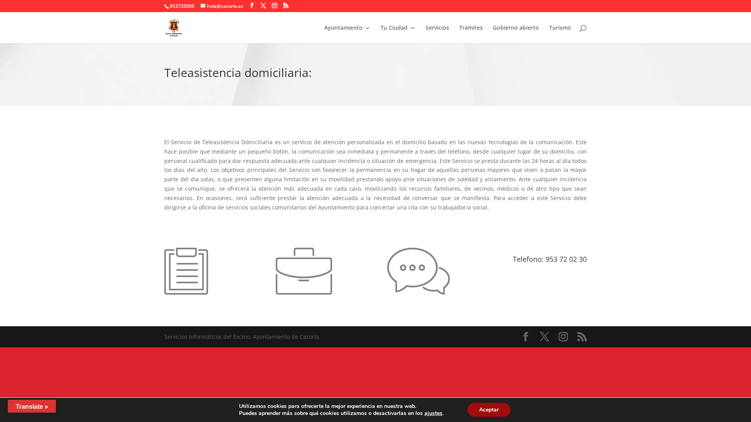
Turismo (560, 28)
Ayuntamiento (343, 28)
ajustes (433, 413)
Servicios (437, 28)
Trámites (471, 28)
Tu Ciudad (394, 28)
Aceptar (489, 409)
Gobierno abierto (516, 28)
